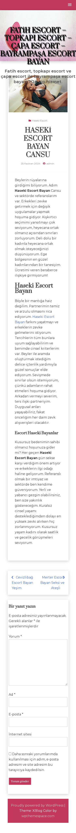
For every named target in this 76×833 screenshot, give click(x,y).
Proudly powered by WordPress (37, 805)
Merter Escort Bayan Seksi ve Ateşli (52, 582)
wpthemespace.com (38, 816)
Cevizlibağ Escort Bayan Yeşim (22, 582)
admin (50, 163)
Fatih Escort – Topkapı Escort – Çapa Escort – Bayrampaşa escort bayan (38, 46)
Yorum (15, 636)
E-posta (16, 714)
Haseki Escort (39, 120)
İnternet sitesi (20, 734)
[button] (70, 5)
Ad (12, 694)
